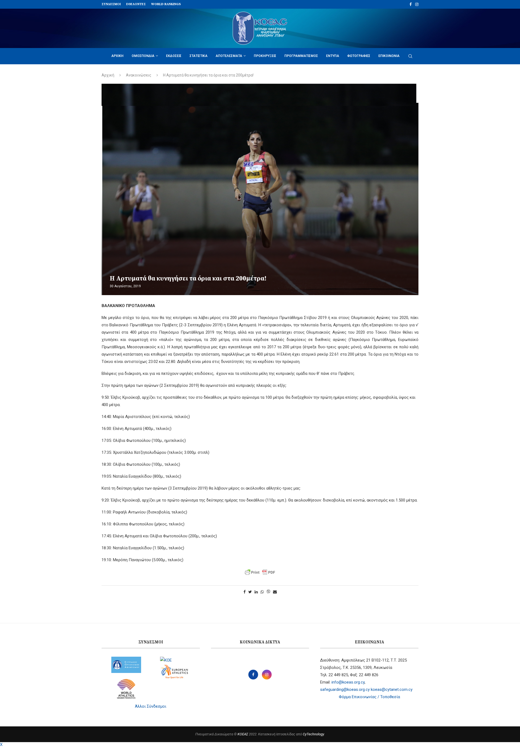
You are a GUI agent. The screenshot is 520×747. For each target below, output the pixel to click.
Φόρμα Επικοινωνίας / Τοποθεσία (369, 696)
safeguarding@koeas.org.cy (345, 689)
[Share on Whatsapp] (262, 592)
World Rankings (166, 4)
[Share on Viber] (268, 592)
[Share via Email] (275, 592)
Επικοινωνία (388, 56)
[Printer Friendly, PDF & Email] (260, 572)
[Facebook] (411, 4)
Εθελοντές (136, 4)
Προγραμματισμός (301, 56)
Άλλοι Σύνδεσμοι (150, 706)
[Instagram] (416, 4)
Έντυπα (332, 56)
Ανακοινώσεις (138, 75)
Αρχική (117, 56)
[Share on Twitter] (250, 592)
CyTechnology (313, 734)
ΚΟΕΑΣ (243, 734)
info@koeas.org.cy (348, 682)
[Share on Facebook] (244, 592)
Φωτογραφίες (358, 56)
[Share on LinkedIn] (256, 592)
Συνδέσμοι (111, 4)
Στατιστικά (198, 56)
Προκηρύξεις (265, 56)
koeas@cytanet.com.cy (391, 689)
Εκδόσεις (173, 56)
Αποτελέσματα (229, 56)
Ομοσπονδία (143, 56)
